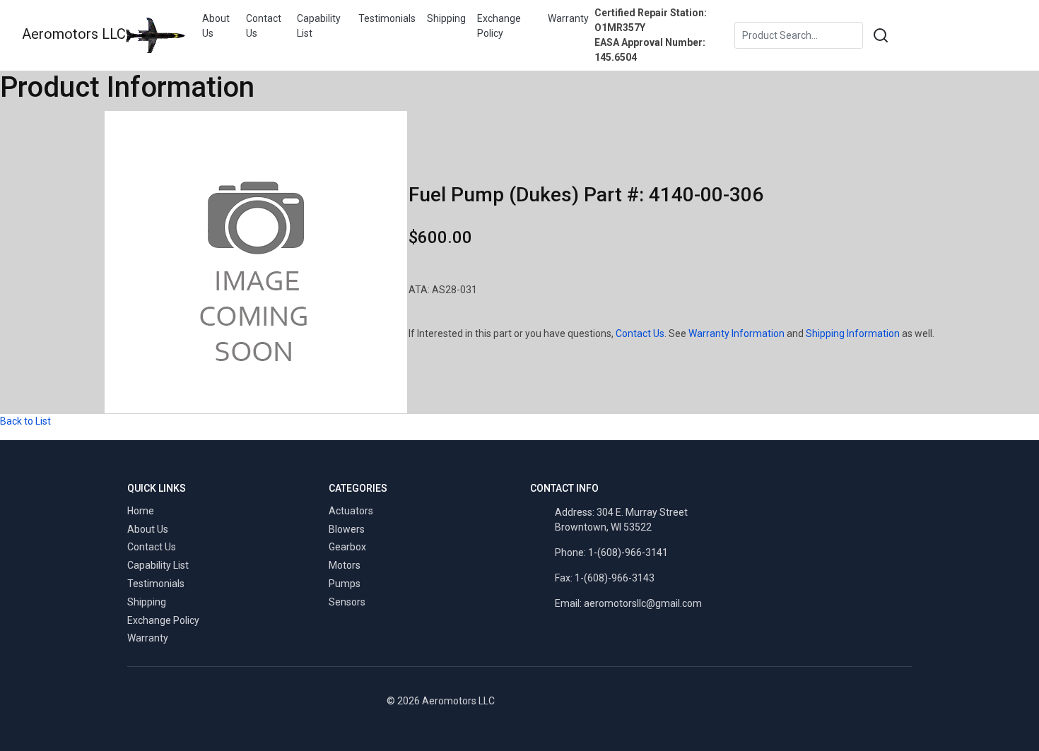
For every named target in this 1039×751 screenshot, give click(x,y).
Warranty (568, 18)
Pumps (344, 583)
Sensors (347, 602)
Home (140, 510)
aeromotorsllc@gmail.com (643, 603)
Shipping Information (853, 333)
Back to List (25, 421)
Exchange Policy (499, 26)
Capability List (319, 26)
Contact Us (263, 26)
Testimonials (387, 18)
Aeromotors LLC (74, 33)
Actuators (351, 510)
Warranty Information (736, 333)
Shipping (446, 18)
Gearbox (347, 546)
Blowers (347, 529)
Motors (344, 565)
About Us (216, 26)
